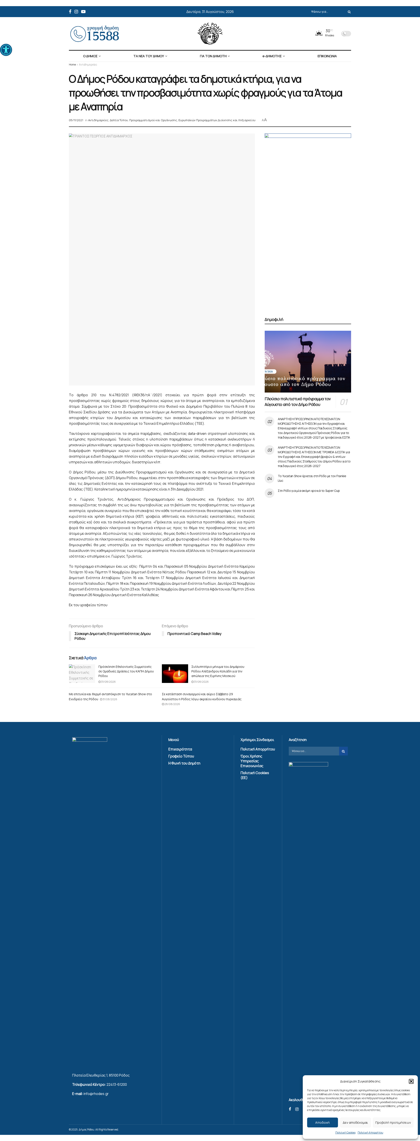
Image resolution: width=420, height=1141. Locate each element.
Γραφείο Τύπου (181, 756)
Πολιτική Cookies (345, 1132)
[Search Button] (348, 11)
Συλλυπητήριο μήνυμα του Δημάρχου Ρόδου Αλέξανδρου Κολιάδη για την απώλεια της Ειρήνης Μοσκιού (217, 671)
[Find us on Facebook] (70, 11)
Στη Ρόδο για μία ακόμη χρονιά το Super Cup (309, 491)
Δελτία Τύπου (119, 120)
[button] (6, 50)
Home (72, 64)
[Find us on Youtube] (83, 11)
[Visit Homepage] (210, 33)
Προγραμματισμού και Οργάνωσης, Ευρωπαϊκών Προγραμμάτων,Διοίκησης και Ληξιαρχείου (192, 120)
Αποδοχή (322, 1122)
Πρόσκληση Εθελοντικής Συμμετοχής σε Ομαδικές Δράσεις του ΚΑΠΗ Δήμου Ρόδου (126, 671)
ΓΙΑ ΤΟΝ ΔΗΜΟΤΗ (213, 56)
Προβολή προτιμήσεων (393, 1122)
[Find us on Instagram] (76, 11)
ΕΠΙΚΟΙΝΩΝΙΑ (327, 56)
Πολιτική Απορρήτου (370, 1132)
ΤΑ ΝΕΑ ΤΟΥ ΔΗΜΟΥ (148, 56)
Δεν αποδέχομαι (355, 1122)
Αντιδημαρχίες (88, 64)
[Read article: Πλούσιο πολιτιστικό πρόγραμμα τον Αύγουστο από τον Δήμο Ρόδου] (308, 362)
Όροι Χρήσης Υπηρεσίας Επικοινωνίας (252, 761)
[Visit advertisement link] (308, 220)
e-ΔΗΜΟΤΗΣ (272, 56)
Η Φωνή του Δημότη (184, 763)
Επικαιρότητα (180, 749)
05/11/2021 (76, 120)
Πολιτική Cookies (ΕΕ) (255, 775)
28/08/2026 (172, 704)
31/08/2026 (108, 682)
